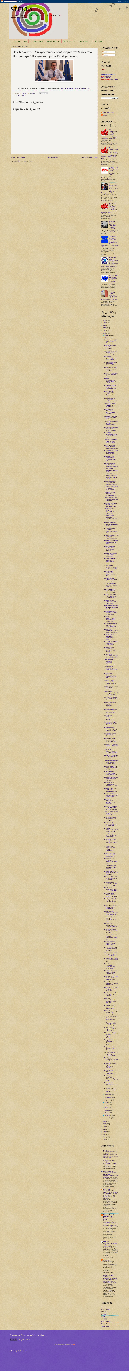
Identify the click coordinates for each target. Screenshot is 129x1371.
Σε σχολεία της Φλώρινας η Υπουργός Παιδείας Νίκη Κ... (111, 983)
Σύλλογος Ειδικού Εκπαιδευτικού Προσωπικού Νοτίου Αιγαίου (109, 1217)
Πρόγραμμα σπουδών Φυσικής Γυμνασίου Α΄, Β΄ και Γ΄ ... (110, 347)
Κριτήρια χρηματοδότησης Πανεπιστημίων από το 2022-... (110, 381)
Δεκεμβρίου (108, 335)
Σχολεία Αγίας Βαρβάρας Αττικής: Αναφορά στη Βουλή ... (111, 745)
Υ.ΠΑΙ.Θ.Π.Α (97, 41)
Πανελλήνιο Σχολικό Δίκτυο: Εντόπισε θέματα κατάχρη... (110, 590)
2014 (104, 1137)
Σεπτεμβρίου (108, 1097)
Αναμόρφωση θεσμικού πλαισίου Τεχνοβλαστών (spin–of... (111, 937)
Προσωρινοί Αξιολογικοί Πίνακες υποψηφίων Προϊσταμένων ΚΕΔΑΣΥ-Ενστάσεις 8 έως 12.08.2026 (109, 295)
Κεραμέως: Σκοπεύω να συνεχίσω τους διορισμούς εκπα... (111, 978)
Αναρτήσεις (107, 52)
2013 (104, 1139)
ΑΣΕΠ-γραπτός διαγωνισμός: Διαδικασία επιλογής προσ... (110, 669)
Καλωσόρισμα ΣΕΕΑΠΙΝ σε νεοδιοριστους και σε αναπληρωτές (110, 1245)
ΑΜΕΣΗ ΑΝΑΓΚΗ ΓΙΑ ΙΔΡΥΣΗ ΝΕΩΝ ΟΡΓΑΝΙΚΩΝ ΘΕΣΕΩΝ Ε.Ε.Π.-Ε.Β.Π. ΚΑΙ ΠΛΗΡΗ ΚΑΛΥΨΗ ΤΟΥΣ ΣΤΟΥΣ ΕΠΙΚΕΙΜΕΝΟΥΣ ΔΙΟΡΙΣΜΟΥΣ (110, 1194)
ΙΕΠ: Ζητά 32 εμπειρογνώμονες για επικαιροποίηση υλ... (110, 358)
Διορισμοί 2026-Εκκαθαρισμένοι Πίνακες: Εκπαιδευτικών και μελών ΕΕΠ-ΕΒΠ (113, 171)
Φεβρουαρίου (108, 1115)
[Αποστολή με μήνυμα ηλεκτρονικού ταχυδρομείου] (40, 93)
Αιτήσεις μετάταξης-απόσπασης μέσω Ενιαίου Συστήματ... (110, 1023)
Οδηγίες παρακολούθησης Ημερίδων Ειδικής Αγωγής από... (109, 619)
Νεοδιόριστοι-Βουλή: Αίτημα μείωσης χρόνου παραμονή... (110, 740)
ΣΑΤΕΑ (105, 1150)
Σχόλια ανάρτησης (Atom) (25, 161)
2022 (104, 330)
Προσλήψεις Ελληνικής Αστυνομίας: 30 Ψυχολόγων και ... (110, 711)
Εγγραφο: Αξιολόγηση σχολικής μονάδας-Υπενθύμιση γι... (110, 596)
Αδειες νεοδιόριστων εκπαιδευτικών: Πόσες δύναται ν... (111, 1090)
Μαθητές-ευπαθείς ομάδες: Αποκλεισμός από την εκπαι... (110, 795)
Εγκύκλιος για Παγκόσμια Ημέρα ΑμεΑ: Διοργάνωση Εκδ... (110, 676)
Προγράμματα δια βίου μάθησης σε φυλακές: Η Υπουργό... (111, 723)
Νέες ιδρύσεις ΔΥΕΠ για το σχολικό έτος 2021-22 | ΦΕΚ (111, 767)
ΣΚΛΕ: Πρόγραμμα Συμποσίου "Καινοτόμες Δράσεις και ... (110, 530)
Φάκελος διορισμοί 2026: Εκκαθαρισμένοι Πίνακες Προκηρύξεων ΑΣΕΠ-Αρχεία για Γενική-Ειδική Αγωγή (109, 134)
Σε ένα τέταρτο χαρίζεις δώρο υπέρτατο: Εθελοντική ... (110, 341)
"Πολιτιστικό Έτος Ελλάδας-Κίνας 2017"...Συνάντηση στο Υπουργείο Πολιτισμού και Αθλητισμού (109, 188)
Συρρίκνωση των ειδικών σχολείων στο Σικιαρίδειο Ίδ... (111, 687)
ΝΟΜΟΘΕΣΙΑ (69, 41)
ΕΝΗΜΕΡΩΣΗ (21, 41)
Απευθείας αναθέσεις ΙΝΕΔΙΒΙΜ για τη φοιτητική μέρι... (110, 405)
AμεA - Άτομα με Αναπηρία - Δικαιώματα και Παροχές (110, 1173)
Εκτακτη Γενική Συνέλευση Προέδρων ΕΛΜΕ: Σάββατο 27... (111, 655)
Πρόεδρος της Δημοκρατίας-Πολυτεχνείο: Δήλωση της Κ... (111, 1078)
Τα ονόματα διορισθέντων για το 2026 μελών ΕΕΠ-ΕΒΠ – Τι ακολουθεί (112, 225)
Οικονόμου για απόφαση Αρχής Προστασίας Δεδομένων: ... (111, 989)
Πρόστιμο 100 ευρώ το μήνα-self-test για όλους (75, 88)
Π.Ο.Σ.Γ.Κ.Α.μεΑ (105, 1321)
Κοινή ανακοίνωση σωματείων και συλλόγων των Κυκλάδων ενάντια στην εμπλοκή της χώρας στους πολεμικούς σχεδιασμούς (110, 1224)
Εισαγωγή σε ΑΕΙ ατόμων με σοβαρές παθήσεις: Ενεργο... (110, 729)
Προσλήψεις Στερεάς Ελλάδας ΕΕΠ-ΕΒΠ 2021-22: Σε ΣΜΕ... (110, 884)
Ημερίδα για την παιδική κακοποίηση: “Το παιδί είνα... (111, 960)
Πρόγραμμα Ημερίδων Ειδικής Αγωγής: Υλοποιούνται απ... (110, 734)
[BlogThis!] (42, 93)
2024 (104, 325)
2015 (104, 1134)
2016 (104, 1131)
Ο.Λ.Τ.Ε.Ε (104, 1319)
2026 (104, 320)
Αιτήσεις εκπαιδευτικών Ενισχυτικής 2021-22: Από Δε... (110, 477)
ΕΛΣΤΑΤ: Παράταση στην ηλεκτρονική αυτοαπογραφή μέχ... (111, 536)
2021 (104, 333)
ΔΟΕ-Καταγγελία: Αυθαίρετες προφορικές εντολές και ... (110, 518)
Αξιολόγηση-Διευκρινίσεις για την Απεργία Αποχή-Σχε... (111, 813)
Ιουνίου (107, 1105)
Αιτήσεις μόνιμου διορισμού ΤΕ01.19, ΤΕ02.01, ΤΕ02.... (110, 1029)
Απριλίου (107, 1110)
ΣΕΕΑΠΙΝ (106, 1242)
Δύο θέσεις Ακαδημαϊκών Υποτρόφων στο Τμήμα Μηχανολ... (111, 488)
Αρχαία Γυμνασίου (106, 1309)
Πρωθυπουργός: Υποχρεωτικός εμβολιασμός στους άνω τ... (110, 393)
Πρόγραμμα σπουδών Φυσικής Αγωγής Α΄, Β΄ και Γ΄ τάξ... (110, 943)
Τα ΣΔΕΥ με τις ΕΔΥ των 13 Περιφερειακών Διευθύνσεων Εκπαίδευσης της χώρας (113, 279)
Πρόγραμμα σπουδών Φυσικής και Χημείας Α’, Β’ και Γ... (110, 931)
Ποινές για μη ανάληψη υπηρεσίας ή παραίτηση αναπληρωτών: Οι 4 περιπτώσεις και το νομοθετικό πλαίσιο (109, 242)
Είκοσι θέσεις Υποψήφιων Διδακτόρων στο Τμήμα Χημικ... (109, 966)
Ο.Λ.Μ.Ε (103, 1314)
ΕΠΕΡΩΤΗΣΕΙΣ (37, 41)
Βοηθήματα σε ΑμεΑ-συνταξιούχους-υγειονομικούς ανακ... (111, 784)
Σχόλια (106, 55)
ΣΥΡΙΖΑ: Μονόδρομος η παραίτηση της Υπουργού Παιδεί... (110, 1054)
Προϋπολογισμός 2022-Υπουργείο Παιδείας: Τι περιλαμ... (110, 698)
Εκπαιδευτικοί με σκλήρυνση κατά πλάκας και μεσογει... (111, 773)
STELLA (22, 9)
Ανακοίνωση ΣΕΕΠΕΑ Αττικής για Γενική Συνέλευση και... (110, 417)
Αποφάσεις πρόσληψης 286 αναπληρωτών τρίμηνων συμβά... (110, 441)
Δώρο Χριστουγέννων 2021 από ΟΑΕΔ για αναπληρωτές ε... (110, 835)
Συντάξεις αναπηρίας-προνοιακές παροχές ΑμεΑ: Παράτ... (110, 585)
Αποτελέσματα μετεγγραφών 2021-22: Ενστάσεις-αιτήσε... (111, 693)
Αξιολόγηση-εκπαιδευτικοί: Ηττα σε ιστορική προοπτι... (111, 830)
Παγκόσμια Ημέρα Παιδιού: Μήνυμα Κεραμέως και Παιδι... (111, 895)
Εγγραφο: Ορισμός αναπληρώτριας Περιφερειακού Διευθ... (111, 464)
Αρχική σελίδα (53, 157)
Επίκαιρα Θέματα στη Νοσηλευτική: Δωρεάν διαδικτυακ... (111, 524)
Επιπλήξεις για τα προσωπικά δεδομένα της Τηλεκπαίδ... (111, 1059)
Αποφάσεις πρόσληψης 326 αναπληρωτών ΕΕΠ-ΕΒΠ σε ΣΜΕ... (110, 808)
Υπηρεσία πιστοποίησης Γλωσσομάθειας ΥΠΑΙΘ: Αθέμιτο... (111, 762)
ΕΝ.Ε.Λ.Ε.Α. (106, 1260)
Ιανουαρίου (108, 1118)
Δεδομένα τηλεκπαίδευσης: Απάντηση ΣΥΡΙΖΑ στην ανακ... (110, 1000)
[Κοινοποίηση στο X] (43, 93)
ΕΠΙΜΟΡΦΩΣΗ (53, 41)
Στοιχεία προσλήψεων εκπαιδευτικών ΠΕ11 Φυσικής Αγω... (110, 1048)
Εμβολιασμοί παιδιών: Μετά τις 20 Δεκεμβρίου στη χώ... (110, 387)
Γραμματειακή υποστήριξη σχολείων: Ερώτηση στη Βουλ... (111, 630)
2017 (104, 1129)
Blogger (73, 1344)
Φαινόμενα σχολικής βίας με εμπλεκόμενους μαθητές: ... (111, 542)
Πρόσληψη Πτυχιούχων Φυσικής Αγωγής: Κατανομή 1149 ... (110, 972)
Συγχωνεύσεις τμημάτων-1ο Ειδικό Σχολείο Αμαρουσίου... (111, 751)
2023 (104, 328)
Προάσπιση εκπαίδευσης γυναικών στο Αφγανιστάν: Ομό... (111, 428)
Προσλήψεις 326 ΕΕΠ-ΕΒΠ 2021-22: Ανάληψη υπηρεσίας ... (110, 901)
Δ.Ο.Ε (103, 1316)
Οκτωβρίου (108, 1094)
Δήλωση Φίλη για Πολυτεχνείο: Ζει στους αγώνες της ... (110, 1072)
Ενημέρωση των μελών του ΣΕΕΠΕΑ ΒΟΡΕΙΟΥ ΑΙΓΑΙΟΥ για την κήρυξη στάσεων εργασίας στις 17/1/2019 (110, 1280)
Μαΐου (107, 1107)
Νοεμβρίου (108, 338)
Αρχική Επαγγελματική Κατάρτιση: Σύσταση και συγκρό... (110, 949)
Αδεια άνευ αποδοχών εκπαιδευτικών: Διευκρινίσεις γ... (110, 352)
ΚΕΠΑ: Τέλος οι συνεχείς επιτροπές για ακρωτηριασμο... (111, 1012)
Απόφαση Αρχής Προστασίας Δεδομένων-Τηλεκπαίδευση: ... (110, 662)
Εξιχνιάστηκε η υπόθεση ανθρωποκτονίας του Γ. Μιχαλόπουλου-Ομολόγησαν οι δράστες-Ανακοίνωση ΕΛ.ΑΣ (109, 262)
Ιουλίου (107, 1102)
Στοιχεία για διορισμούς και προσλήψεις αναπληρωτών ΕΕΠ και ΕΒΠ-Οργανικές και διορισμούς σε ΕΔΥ (109, 208)
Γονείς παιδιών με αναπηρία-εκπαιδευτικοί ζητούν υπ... (110, 861)
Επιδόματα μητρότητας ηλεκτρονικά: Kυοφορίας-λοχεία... (110, 790)
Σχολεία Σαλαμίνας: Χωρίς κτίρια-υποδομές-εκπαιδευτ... (111, 399)
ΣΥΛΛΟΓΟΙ (83, 41)
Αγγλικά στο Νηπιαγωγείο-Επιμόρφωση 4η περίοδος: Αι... (109, 801)
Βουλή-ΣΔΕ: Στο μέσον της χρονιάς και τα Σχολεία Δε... (110, 369)
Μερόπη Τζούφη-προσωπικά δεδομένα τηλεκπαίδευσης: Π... (111, 913)
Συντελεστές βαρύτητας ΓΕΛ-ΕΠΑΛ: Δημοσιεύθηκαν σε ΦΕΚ (110, 919)
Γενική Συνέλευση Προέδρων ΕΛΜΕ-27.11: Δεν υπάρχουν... (109, 411)
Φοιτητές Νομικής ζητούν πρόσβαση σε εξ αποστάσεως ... (111, 907)
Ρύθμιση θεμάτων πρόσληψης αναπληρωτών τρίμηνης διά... (109, 637)
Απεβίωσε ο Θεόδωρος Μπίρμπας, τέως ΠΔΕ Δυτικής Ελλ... (111, 499)
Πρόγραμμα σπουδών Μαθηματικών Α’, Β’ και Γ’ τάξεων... (110, 819)
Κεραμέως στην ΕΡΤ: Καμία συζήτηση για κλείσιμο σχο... (110, 579)
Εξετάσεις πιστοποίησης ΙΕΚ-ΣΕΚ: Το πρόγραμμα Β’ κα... (111, 505)
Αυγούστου (108, 1100)
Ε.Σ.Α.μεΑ (104, 1324)
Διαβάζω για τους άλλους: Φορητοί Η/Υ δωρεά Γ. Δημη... (110, 601)
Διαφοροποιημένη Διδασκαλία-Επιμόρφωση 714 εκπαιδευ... (109, 649)
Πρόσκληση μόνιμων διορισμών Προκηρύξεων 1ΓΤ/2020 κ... (110, 1065)
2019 (104, 1124)
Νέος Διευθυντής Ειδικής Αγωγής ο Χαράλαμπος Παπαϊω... (111, 1035)
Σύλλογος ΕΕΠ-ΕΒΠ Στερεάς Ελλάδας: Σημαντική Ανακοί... (110, 482)
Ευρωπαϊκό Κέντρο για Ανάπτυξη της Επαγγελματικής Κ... (110, 625)
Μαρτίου (107, 1113)
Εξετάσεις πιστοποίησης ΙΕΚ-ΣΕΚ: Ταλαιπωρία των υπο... (111, 607)
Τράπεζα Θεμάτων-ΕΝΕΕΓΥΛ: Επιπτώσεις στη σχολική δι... (109, 511)
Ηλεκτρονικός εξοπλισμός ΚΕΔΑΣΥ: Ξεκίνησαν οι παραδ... (111, 925)
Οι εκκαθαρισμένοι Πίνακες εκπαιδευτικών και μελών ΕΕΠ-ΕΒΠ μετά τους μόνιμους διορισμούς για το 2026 (109, 153)
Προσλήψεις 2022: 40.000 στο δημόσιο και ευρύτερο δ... (110, 824)
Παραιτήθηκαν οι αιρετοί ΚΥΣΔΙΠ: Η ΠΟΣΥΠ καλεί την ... (111, 756)
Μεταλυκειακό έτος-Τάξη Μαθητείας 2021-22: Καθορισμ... (111, 994)
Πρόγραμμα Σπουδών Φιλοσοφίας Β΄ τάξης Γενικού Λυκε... (110, 612)
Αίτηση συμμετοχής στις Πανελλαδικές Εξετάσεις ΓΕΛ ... (110, 363)
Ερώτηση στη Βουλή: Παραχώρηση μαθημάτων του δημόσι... (110, 561)
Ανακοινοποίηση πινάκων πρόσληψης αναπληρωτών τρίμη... (111, 567)
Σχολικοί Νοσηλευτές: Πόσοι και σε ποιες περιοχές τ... (110, 867)
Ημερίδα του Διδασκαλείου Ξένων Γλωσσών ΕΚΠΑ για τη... (110, 435)
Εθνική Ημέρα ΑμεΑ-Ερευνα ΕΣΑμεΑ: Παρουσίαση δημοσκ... (111, 446)
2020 (104, 1121)
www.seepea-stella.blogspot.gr (106, 77)
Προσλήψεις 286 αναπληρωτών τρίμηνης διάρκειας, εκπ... (110, 573)
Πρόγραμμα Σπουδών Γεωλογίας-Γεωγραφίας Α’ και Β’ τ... (110, 841)
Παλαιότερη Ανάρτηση (89, 157)
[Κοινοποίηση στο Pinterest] (47, 93)
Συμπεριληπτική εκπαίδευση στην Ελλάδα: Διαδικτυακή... (109, 848)
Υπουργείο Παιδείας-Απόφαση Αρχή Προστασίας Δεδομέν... (110, 1042)
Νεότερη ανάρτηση (18, 157)
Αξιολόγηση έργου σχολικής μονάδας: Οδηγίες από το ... (110, 1007)
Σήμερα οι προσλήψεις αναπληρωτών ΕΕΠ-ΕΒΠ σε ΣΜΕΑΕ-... (110, 954)
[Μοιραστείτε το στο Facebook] (45, 93)
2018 (104, 1126)
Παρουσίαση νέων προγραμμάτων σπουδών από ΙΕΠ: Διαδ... (110, 458)
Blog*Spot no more (108, 112)
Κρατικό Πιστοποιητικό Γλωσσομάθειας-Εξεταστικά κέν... (110, 554)
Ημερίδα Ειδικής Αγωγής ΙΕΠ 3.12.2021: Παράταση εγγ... (111, 452)
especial (103, 1307)
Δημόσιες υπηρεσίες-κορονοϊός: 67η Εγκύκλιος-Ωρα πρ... (110, 682)
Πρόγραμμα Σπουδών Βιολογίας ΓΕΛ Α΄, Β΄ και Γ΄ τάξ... (110, 1084)
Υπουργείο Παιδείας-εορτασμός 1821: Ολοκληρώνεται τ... (110, 493)
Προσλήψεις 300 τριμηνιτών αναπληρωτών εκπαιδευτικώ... (109, 717)
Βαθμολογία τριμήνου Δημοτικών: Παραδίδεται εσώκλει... (110, 705)
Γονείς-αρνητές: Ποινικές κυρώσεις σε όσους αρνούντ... (111, 778)
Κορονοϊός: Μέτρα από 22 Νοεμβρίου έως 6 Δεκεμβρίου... (110, 878)
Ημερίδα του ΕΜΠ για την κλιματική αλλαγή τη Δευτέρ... (111, 873)
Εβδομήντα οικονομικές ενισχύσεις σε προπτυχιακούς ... (110, 643)
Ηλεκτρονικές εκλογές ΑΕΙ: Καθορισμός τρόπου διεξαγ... (110, 855)
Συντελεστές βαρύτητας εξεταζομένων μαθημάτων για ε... (110, 1018)
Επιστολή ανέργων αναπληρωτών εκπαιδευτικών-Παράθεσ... (109, 548)
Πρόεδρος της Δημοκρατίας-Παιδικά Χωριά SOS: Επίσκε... (111, 889)
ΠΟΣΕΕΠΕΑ (106, 1189)
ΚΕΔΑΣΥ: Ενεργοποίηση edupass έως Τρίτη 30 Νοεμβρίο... (111, 374)
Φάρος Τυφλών (105, 1326)
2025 (104, 322)
